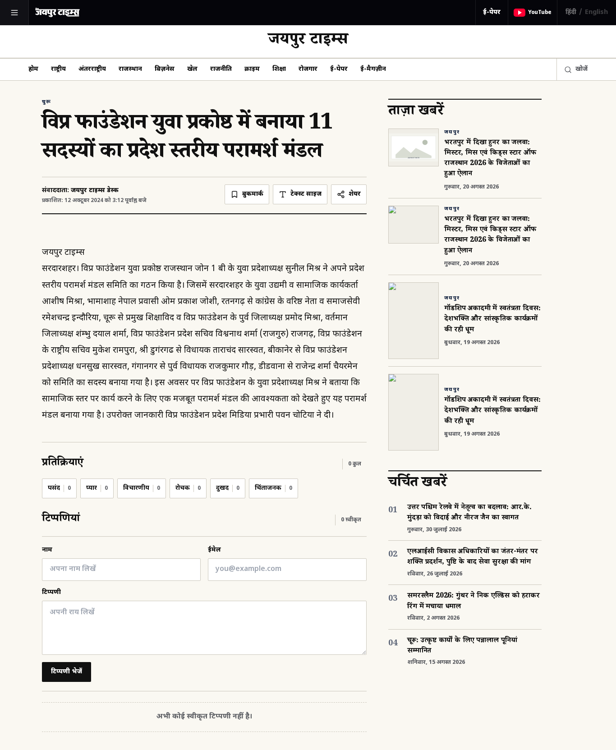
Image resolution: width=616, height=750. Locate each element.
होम (33, 69)
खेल (192, 69)
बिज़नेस (165, 69)
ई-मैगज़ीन (373, 69)
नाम (47, 550)
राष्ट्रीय (58, 69)
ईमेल (214, 550)
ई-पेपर (492, 12)
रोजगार (308, 69)
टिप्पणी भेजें (66, 671)
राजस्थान (130, 69)
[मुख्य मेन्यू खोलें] (14, 12)
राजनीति (221, 69)
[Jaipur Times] (57, 12)
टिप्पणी (51, 592)
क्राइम (252, 69)
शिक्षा (279, 69)
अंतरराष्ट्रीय (92, 69)
